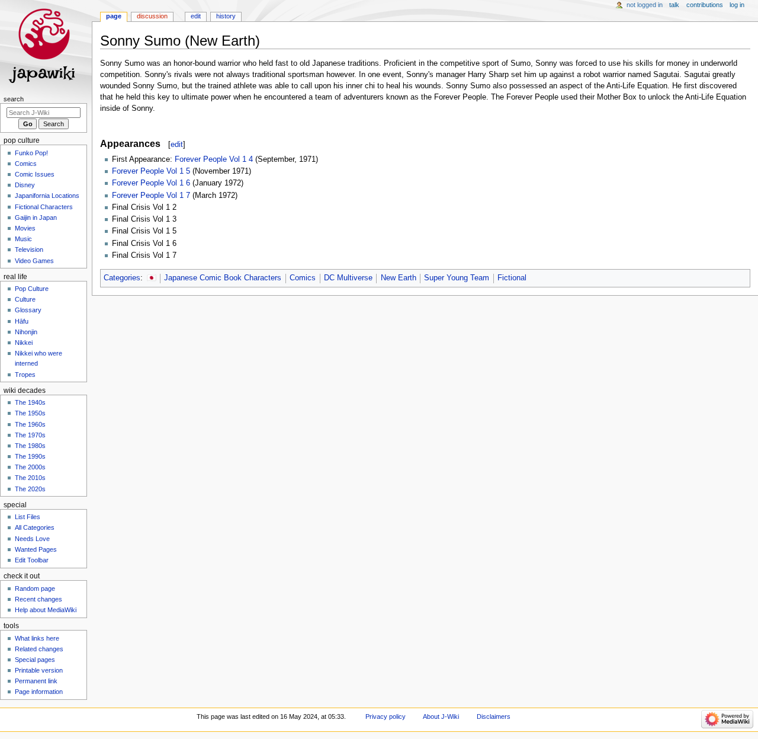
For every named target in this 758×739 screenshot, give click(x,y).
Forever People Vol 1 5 (151, 171)
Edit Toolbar (32, 560)
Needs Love (32, 538)
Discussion (152, 16)
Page (113, 16)
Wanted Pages (36, 549)
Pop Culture (32, 288)
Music (23, 238)
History (226, 16)
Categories (122, 278)
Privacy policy (385, 716)
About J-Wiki (441, 716)
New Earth (398, 278)
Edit (196, 16)
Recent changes (38, 599)
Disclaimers (493, 716)
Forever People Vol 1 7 (151, 195)
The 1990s (30, 456)
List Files (27, 516)
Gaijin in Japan (36, 217)
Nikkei (24, 342)
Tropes (25, 374)
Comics (303, 278)
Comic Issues (34, 174)
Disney (25, 184)
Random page (35, 588)
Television (29, 249)
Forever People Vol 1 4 (214, 159)
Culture (25, 299)
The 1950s (30, 413)
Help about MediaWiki (45, 609)
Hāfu (21, 321)
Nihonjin (26, 331)
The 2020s (30, 488)
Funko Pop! (31, 152)
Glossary (28, 309)
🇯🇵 (151, 278)
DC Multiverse (348, 278)
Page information (39, 691)
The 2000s (30, 467)
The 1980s (30, 445)
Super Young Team (456, 278)
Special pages (35, 659)
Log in (737, 4)
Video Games (34, 260)
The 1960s (30, 424)
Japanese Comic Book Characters (222, 278)
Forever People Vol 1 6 (151, 183)
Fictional (511, 278)
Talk (674, 4)
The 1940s (30, 402)
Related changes (39, 648)
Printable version (39, 670)
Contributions (704, 4)
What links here (37, 638)
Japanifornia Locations (47, 195)
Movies (25, 228)
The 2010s (30, 477)
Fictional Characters (44, 206)
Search (14, 99)
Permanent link (36, 680)
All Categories (34, 527)
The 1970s (30, 435)
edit (177, 144)
